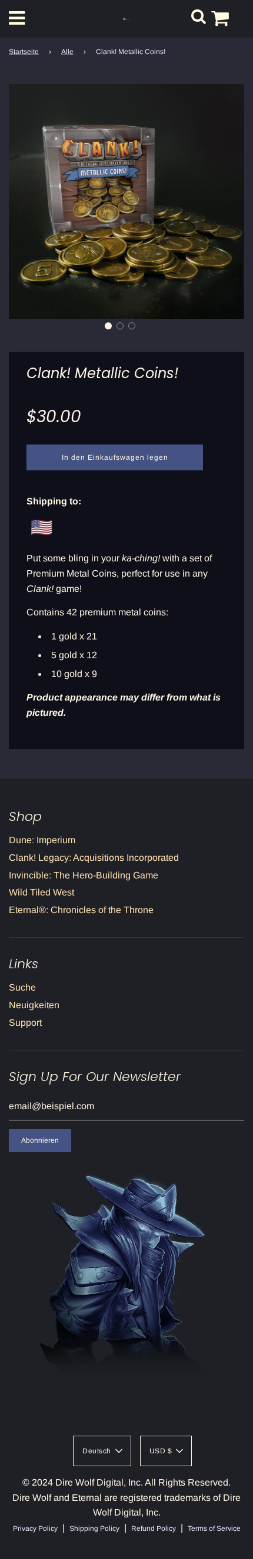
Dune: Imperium (42, 840)
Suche (22, 987)
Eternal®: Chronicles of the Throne (81, 910)
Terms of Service (214, 1528)
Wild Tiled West (41, 892)
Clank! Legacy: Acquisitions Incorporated (94, 858)
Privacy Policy (35, 1528)
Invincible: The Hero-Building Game (83, 875)
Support (25, 1023)
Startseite (24, 52)
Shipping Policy (94, 1528)
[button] (108, 325)
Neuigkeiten (34, 1005)
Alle (67, 52)
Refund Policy (153, 1528)
